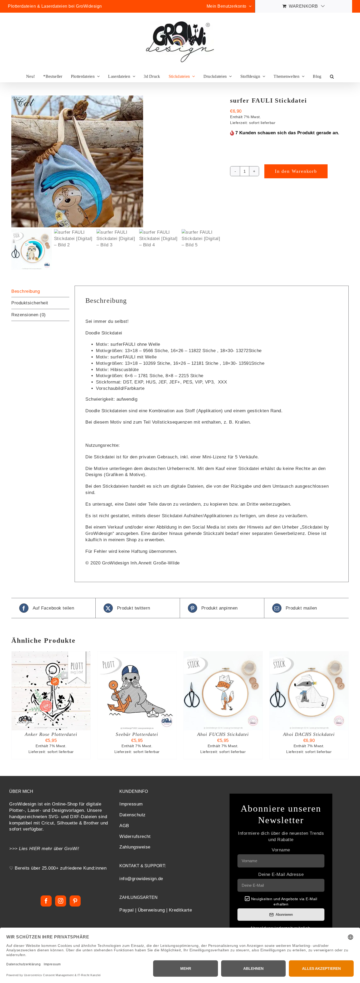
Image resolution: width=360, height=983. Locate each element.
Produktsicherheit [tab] (29, 302)
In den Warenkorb (296, 171)
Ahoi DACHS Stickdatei (309, 734)
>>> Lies (19, 848)
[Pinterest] (75, 901)
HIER (34, 848)
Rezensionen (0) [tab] (28, 314)
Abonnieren (284, 915)
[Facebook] (46, 901)
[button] (332, 76)
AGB (124, 825)
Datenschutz (132, 814)
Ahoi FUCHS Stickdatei (223, 734)
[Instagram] (60, 901)
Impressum (131, 804)
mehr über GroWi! (60, 848)
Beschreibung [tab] (25, 291)
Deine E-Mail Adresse (281, 874)
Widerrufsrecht (134, 836)
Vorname (281, 849)
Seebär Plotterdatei (137, 734)
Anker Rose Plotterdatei (51, 734)
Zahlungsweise (134, 847)
